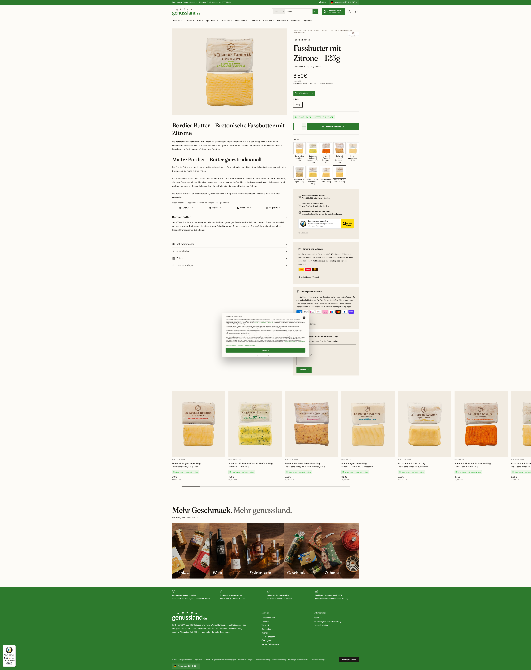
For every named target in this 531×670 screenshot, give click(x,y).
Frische (188, 20)
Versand (306, 83)
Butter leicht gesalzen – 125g (186, 463)
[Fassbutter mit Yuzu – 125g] (326, 172)
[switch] (9, 663)
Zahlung (265, 621)
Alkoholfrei (225, 20)
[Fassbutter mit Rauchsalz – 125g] (313, 172)
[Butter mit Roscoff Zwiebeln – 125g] (339, 148)
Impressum (198, 659)
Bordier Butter (301, 40)
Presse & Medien (320, 625)
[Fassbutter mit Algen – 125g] (299, 172)
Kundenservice (268, 618)
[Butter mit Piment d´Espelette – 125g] (326, 148)
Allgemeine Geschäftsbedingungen (224, 659)
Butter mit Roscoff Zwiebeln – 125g (302, 463)
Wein (199, 20)
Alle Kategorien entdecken (183, 517)
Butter (334, 30)
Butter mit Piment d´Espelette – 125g (473, 463)
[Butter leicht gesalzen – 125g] (299, 148)
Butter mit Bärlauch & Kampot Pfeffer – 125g (250, 463)
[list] (265, 595)
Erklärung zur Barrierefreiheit (298, 659)
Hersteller (281, 20)
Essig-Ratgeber (268, 637)
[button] (356, 11)
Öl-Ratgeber (266, 640)
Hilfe (324, 2)
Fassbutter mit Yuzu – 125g (411, 463)
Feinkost (176, 20)
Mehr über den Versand (310, 277)
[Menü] (14, 646)
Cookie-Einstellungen (318, 659)
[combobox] (302, 11)
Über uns (304, 233)
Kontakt (207, 659)
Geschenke (240, 20)
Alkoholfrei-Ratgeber (270, 644)
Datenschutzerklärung (262, 659)
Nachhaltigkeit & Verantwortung (327, 621)
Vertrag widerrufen (349, 659)
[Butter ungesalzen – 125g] (353, 148)
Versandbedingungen (245, 659)
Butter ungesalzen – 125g (353, 463)
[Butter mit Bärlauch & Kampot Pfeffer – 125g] (313, 148)
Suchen (264, 633)
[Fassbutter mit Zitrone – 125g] (339, 172)
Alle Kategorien (299, 30)
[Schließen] (312, 93)
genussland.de (187, 659)
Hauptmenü (314, 30)
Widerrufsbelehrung (279, 659)
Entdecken (267, 20)
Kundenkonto (267, 629)
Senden (303, 370)
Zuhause (254, 20)
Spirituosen (211, 20)
